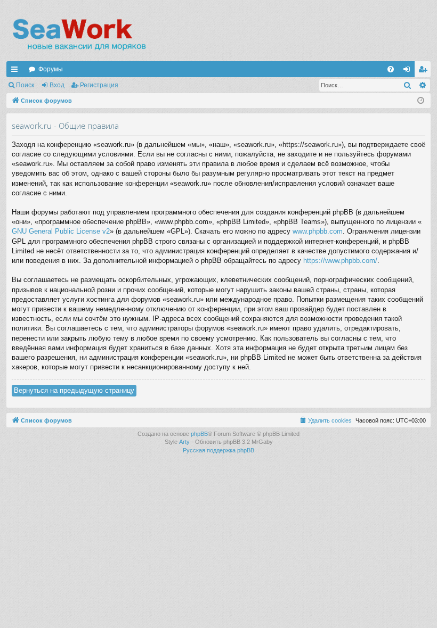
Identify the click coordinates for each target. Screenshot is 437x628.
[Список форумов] (78, 34)
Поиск (25, 85)
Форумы (50, 69)
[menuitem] (391, 69)
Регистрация (99, 85)
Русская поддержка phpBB (218, 450)
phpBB (199, 434)
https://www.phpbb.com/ (340, 261)
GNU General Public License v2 (61, 231)
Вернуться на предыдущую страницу (74, 390)
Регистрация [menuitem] (425, 71)
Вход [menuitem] (409, 71)
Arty (184, 442)
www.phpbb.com (318, 231)
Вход (57, 85)
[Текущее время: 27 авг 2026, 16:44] (420, 101)
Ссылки (16, 71)
